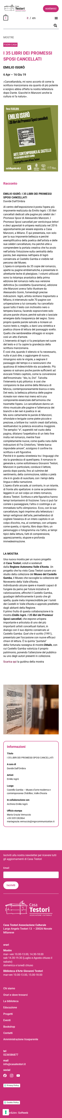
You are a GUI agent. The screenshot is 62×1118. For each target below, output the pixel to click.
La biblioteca (11, 1001)
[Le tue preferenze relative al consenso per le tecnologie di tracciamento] (6, 1112)
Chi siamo (9, 988)
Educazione (10, 1007)
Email (6, 868)
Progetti (8, 1014)
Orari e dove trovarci (15, 994)
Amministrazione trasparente (20, 1039)
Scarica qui (10, 661)
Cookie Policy (13, 1102)
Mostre (8, 37)
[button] (56, 18)
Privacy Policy (13, 1085)
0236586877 (10, 1054)
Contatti (8, 1033)
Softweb (23, 1112)
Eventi (7, 1020)
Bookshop (9, 1026)
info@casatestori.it (14, 1064)
